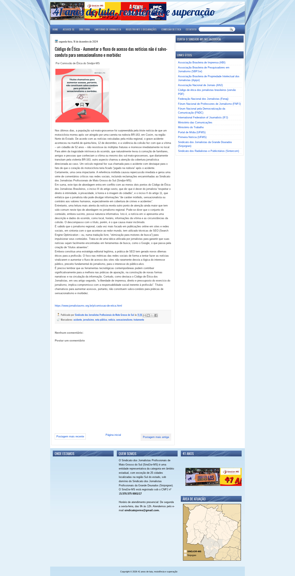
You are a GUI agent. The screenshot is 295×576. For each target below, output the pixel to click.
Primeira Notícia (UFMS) (192, 137)
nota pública (101, 319)
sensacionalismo (124, 319)
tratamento (139, 319)
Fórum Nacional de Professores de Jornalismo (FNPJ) (209, 103)
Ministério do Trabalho (191, 127)
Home (55, 29)
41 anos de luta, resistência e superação (134, 11)
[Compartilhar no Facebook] (156, 315)
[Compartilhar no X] (152, 315)
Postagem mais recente (70, 436)
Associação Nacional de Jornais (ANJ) (200, 85)
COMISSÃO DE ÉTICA (171, 29)
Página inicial (113, 434)
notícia (111, 319)
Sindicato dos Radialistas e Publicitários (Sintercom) (208, 150)
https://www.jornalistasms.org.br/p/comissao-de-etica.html (89, 305)
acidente (77, 319)
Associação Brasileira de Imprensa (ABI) (201, 62)
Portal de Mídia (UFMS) (191, 132)
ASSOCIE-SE (68, 29)
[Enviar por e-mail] (144, 315)
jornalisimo (88, 319)
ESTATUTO (191, 29)
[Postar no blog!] (148, 315)
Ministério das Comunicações (195, 122)
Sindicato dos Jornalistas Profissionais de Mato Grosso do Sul (105, 314)
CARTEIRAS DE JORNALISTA (108, 29)
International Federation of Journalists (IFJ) (203, 117)
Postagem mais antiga (156, 437)
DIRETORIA (84, 29)
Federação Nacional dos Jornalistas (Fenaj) (203, 98)
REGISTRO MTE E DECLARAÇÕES (141, 29)
